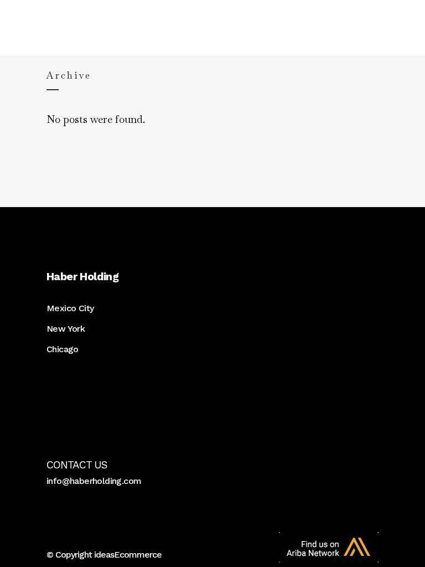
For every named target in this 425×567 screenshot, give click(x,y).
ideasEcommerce (128, 554)
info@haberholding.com (93, 481)
